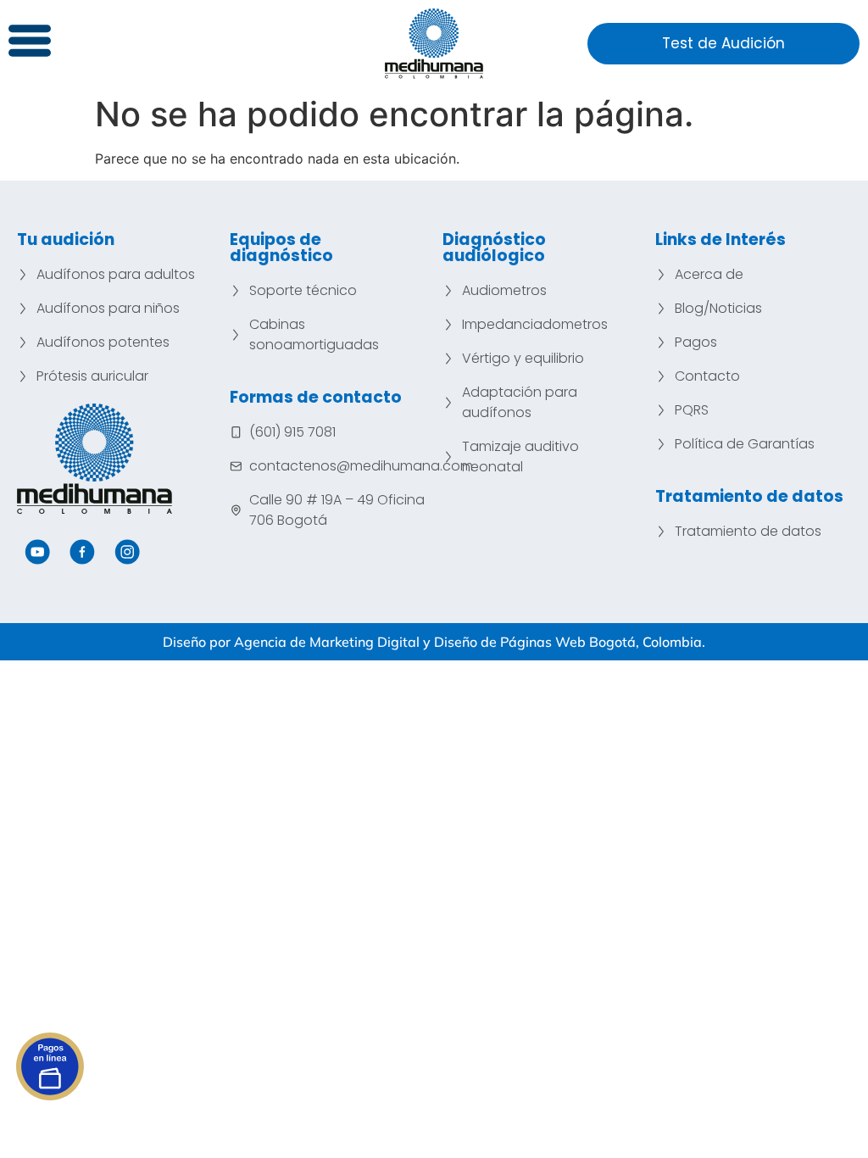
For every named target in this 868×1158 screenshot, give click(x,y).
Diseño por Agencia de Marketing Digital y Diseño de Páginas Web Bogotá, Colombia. (434, 641)
